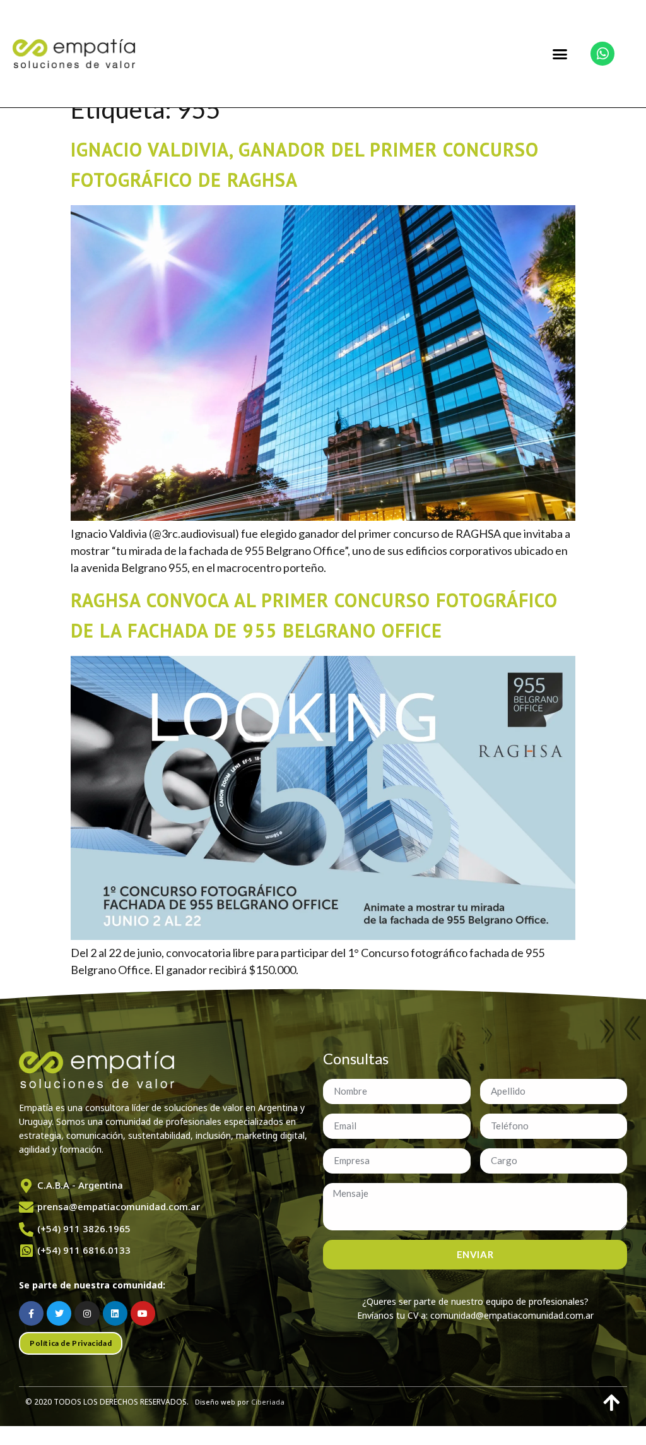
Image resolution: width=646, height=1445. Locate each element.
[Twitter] (59, 1313)
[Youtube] (143, 1313)
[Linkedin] (115, 1313)
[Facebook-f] (31, 1313)
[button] (560, 54)
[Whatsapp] (602, 54)
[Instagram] (86, 1313)
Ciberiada (268, 1401)
